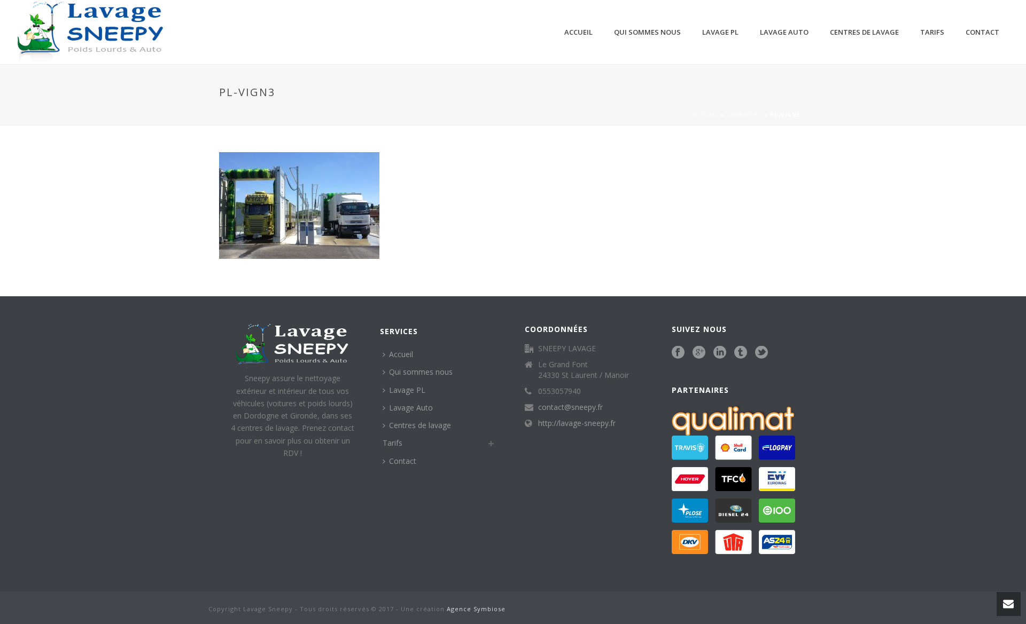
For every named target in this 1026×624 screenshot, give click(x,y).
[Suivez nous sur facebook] (678, 353)
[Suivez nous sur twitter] (761, 353)
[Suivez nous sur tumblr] (740, 353)
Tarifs (932, 32)
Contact (982, 32)
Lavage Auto (784, 32)
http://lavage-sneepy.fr (577, 423)
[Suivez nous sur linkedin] (719, 353)
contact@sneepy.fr (570, 407)
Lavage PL (720, 32)
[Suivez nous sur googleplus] (699, 353)
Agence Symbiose (476, 609)
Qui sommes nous (647, 32)
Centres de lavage (864, 32)
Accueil (578, 32)
